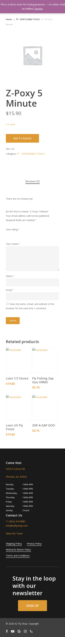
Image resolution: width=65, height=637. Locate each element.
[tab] (32, 181)
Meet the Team (14, 533)
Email (10, 290)
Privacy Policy (34, 543)
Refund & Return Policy (18, 549)
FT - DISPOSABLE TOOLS (28, 19)
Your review (13, 243)
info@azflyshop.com (17, 525)
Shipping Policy (14, 543)
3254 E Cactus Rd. (15, 468)
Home (9, 19)
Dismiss (38, 8)
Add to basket (22, 138)
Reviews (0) (32, 181)
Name (10, 276)
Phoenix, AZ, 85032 (16, 476)
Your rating (13, 229)
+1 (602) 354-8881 (16, 521)
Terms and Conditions (18, 555)
